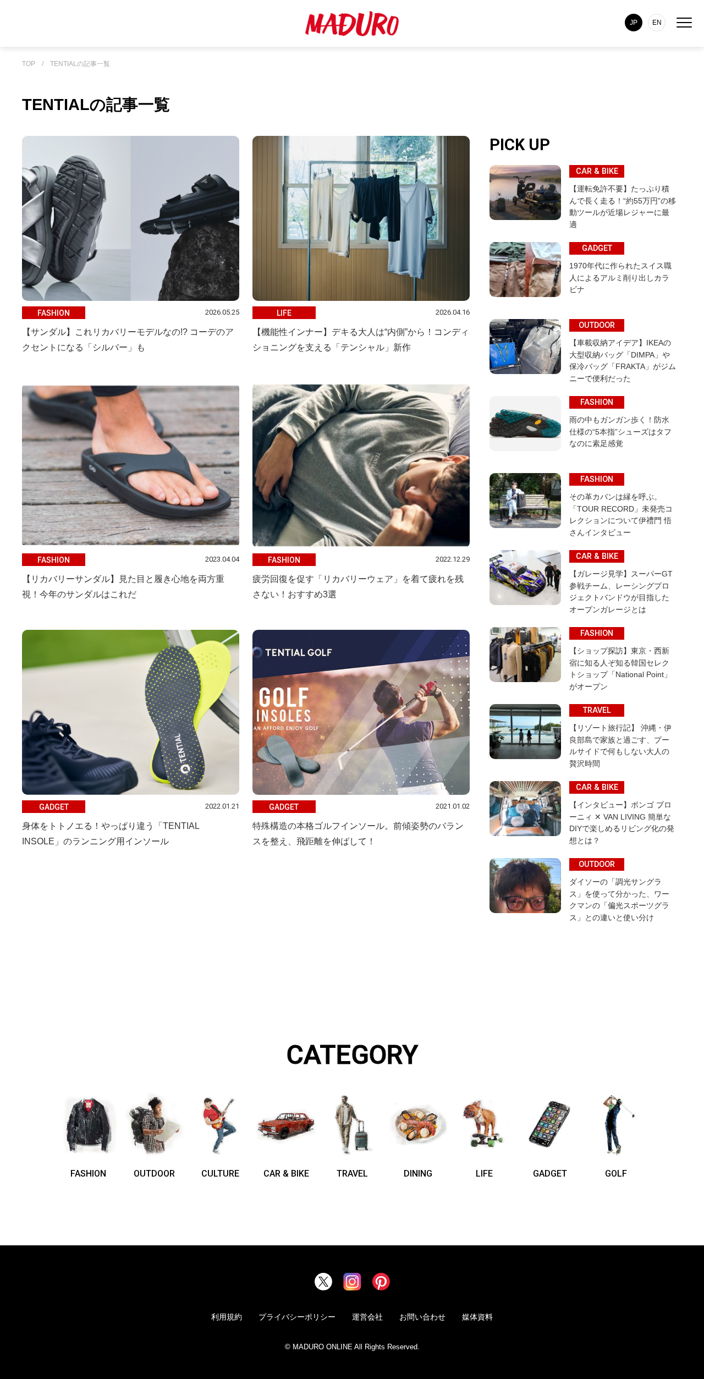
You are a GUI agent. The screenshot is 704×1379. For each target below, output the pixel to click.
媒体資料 (477, 1316)
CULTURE (220, 1173)
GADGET (550, 1173)
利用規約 (226, 1316)
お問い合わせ (422, 1316)
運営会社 (367, 1316)
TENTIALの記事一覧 (80, 64)
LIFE (484, 1173)
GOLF (616, 1173)
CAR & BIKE (286, 1173)
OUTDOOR (154, 1173)
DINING (418, 1173)
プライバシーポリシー (297, 1316)
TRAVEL (352, 1173)
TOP (28, 64)
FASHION (88, 1173)
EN (657, 22)
